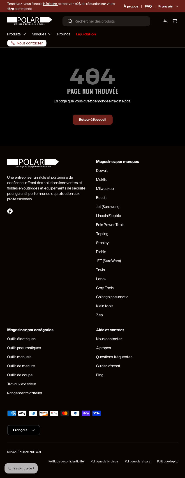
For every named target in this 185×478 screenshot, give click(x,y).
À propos (131, 6)
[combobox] (106, 21)
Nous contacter (109, 338)
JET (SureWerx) (108, 260)
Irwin (100, 269)
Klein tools (104, 305)
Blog (99, 374)
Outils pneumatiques (24, 347)
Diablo (101, 251)
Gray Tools (105, 287)
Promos (63, 34)
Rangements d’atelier (24, 392)
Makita (101, 179)
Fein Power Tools (110, 224)
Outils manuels (19, 356)
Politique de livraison (104, 461)
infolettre (50, 3)
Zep (99, 314)
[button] (175, 21)
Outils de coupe (20, 374)
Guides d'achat (108, 365)
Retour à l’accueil (92, 119)
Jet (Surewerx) (108, 206)
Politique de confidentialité (66, 461)
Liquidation (86, 34)
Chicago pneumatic (112, 296)
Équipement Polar (29, 452)
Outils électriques (21, 338)
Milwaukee (105, 188)
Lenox (101, 278)
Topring (102, 233)
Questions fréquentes (114, 356)
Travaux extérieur (21, 383)
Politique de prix (167, 461)
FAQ (148, 6)
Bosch (101, 197)
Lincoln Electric (108, 215)
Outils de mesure (21, 365)
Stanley (102, 242)
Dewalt (102, 170)
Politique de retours (137, 461)
